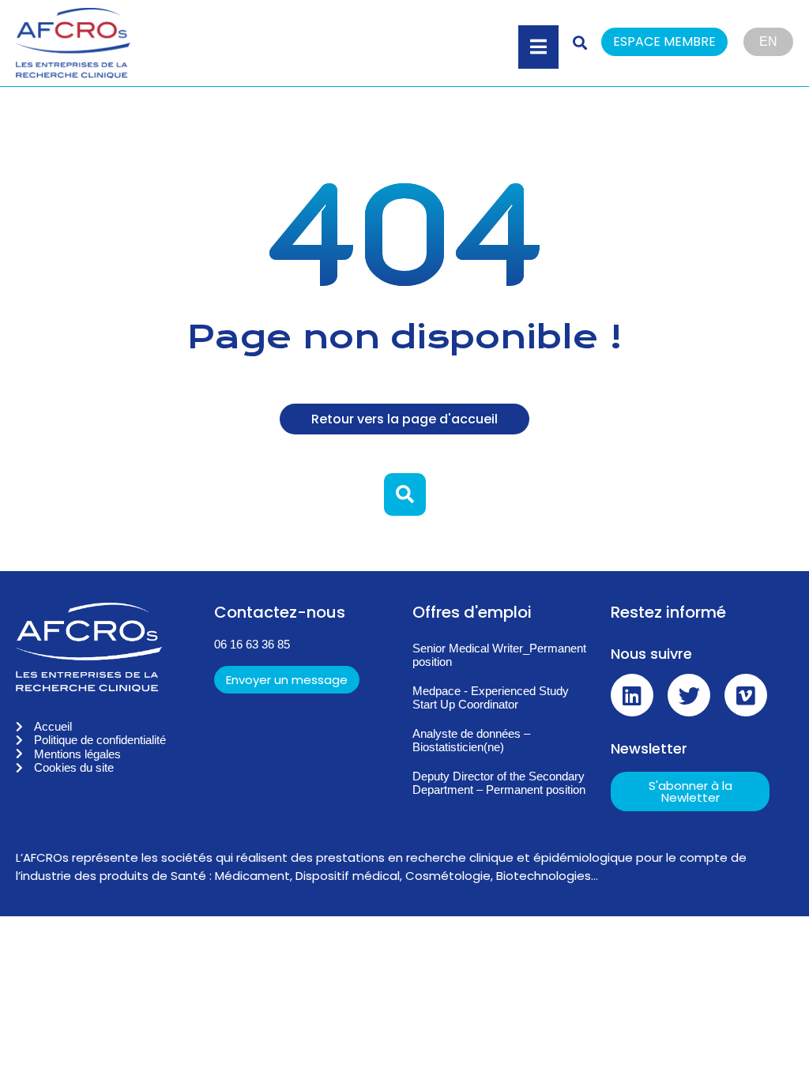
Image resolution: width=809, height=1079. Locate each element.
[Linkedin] (632, 695)
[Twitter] (689, 695)
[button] (672, 43)
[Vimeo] (745, 695)
